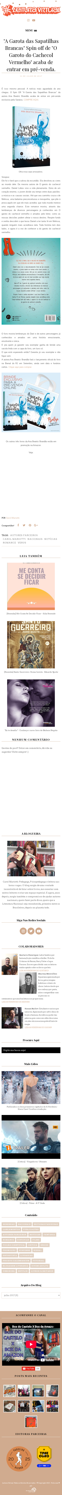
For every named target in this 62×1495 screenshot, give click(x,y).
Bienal (38, 1250)
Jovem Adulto (39, 1266)
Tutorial (38, 1261)
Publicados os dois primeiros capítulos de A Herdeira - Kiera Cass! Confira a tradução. (32, 1108)
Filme (36, 1240)
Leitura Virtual (7, 1483)
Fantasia (49, 1235)
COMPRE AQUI (31, 100)
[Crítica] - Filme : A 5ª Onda (32, 1203)
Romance (9, 543)
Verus (22, 543)
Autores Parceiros (24, 535)
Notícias (50, 539)
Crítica (32, 1245)
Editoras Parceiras (46, 1224)
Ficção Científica (14, 1245)
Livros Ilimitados (42, 1271)
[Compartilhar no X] (24, 525)
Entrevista (10, 1255)
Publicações (31, 1229)
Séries (44, 1245)
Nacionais (35, 539)
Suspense (24, 1250)
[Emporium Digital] (31, 1490)
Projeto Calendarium (16, 1261)
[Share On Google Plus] (35, 525)
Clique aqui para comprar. (20, 367)
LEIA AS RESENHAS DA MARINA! (16, 1002)
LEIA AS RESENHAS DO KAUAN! (38, 1027)
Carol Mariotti (14, 539)
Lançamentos (11, 1229)
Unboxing (9, 1271)
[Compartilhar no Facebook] (18, 525)
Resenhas (9, 1224)
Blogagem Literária (15, 1266)
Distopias (23, 1240)
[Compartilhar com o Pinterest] (29, 525)
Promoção (9, 1250)
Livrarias (26, 1255)
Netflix (23, 1271)
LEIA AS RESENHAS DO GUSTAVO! (34, 971)
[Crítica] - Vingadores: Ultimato (32, 1161)
